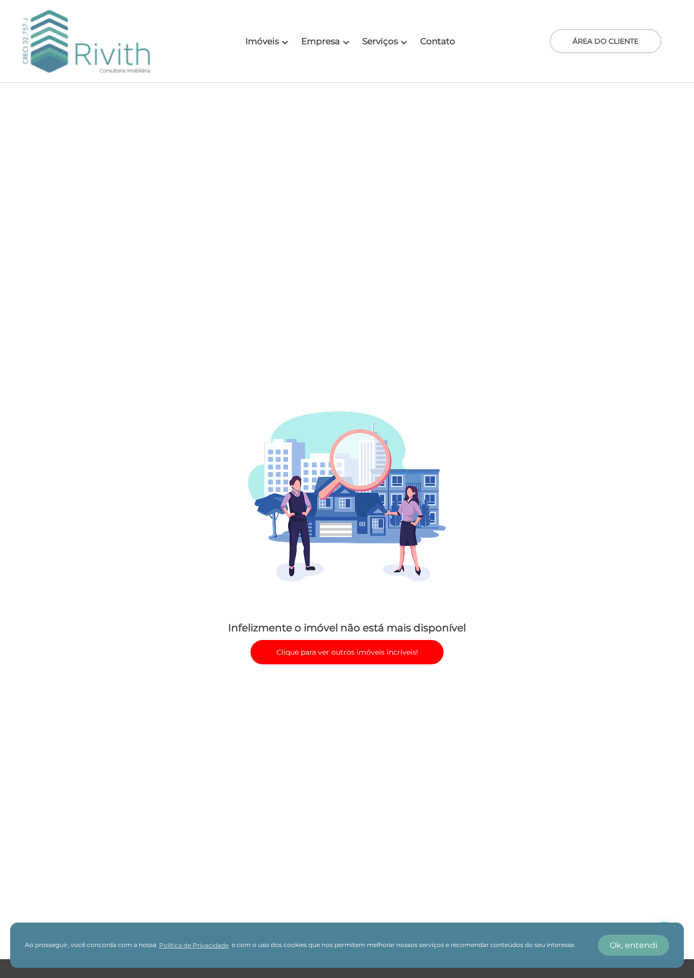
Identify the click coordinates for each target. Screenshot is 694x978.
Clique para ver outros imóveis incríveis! (347, 652)
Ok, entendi (633, 945)
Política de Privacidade (194, 945)
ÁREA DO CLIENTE (606, 41)
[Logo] (85, 41)
